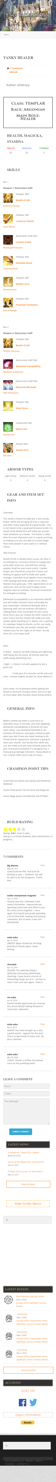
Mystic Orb (21, 429)
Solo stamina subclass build (30, 1296)
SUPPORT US (23, 1464)
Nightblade (33, 1303)
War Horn (7, 455)
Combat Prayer (23, 242)
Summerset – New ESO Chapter (23, 1152)
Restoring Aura (9, 289)
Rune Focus (22, 408)
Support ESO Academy (28, 1414)
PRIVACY (29, 1460)
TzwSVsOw (22, 1314)
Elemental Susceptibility (28, 366)
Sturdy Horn (22, 450)
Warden (45, 1324)
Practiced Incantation (27, 304)
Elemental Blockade (26, 387)
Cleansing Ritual (10, 268)
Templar (19, 1306)
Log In (28, 1390)
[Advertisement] (29, 45)
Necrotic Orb (9, 434)
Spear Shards (9, 226)
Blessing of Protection (13, 247)
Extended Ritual (24, 263)
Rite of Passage (10, 310)
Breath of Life (23, 200)
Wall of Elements (10, 393)
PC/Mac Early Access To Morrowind (25, 1171)
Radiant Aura (22, 283)
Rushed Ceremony (11, 206)
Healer (13, 72)
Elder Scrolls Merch (28, 1204)
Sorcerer (42, 1303)
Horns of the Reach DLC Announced (25, 1162)
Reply (42, 865)
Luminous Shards (25, 221)
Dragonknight (35, 1321)
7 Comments (16, 68)
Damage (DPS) (22, 1303)
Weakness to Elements (13, 372)
